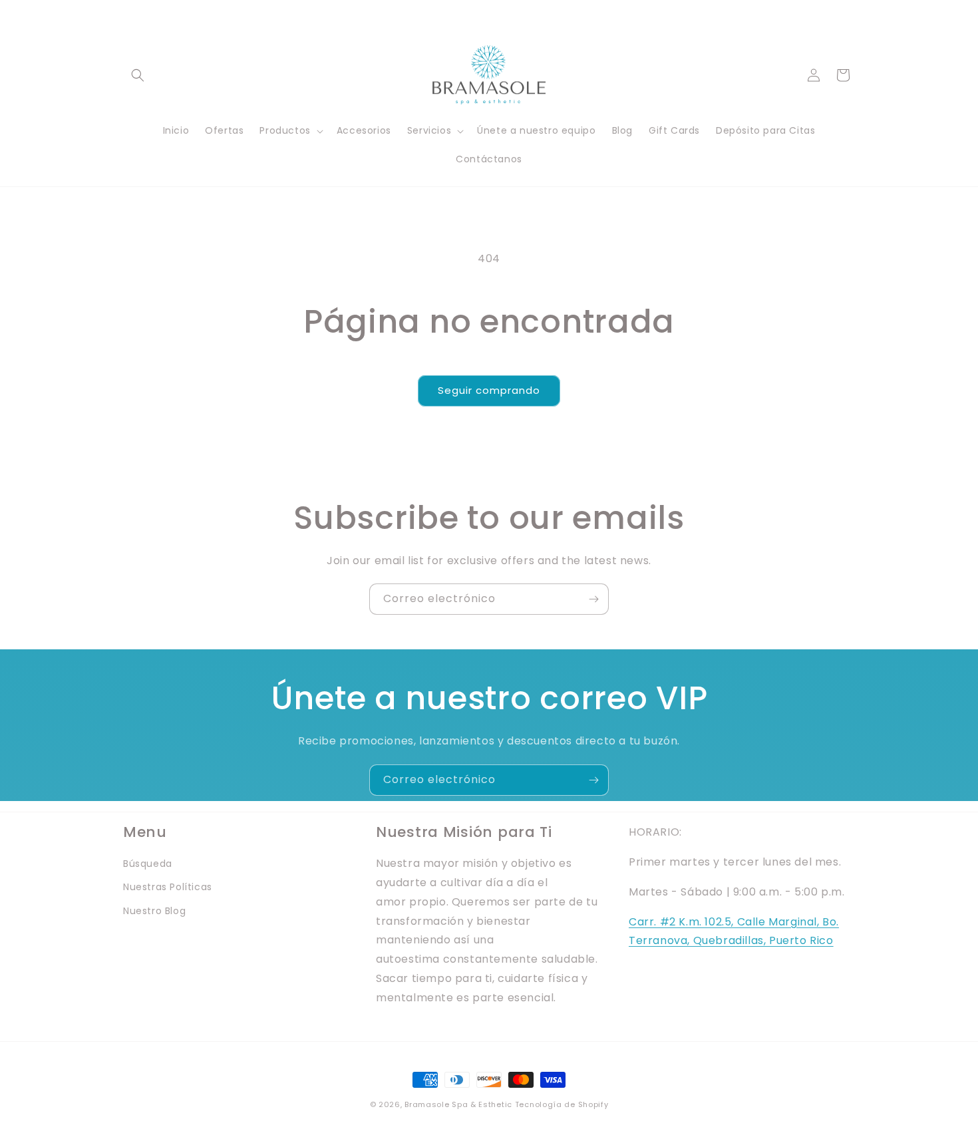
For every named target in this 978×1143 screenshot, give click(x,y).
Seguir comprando (489, 390)
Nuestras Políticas (167, 887)
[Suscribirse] (593, 599)
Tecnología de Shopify (562, 1104)
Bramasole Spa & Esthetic (458, 1104)
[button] (137, 75)
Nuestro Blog (154, 910)
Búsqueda (147, 863)
